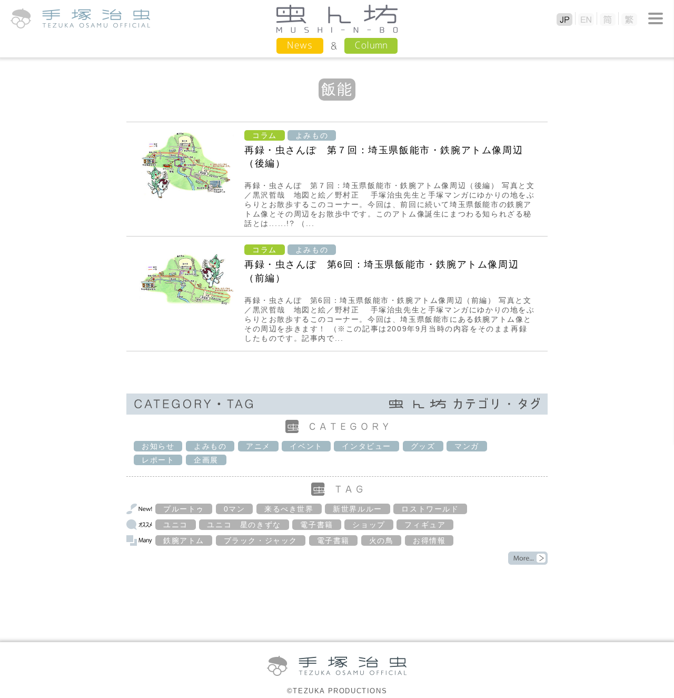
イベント (306, 446)
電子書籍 (316, 524)
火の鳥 (381, 540)
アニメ (258, 446)
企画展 (206, 460)
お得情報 (429, 540)
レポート (158, 460)
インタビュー (366, 446)
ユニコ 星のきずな (244, 524)
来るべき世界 (289, 509)
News (300, 45)
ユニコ (175, 524)
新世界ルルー (357, 509)
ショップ (368, 524)
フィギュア (424, 524)
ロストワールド (430, 509)
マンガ (466, 446)
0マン (234, 509)
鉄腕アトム (183, 540)
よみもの (311, 135)
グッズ (423, 446)
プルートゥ (183, 509)
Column (371, 45)
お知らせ (158, 446)
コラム (264, 135)
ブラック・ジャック (261, 540)
